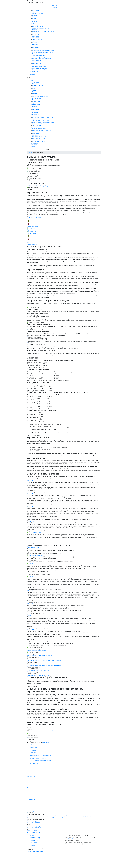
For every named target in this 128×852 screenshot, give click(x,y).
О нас (31, 8)
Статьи (34, 17)
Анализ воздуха (36, 60)
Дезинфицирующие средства (40, 25)
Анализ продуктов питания (39, 68)
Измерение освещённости (39, 65)
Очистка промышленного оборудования (43, 50)
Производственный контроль (37, 55)
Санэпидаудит (33, 73)
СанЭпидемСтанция (35, 33)
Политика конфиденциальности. (35, 851)
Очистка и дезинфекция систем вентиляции (44, 52)
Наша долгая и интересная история (36, 650)
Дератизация (35, 36)
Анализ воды (35, 61)
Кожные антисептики (37, 26)
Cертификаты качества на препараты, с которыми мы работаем (44, 660)
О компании (35, 10)
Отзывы (34, 20)
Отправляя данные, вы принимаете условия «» (49, 731)
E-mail (37, 186)
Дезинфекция (35, 34)
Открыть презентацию (34, 435)
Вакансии (34, 21)
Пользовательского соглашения (60, 731)
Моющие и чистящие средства (40, 28)
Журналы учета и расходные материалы (43, 31)
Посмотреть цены (32, 181)
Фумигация (35, 41)
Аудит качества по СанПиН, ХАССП (41, 49)
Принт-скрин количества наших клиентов (38, 670)
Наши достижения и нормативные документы (39, 675)
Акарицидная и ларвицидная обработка (43, 45)
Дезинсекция (35, 37)
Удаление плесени (37, 39)
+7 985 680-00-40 (70, 839)
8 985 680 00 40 (56, 4)
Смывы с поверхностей (38, 69)
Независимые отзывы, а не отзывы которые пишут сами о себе (44, 665)
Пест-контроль (36, 47)
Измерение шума (36, 63)
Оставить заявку (32, 686)
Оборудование (36, 29)
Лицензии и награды (37, 13)
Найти (47, 149)
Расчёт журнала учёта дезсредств (41, 58)
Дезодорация (35, 42)
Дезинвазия (35, 44)
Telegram (54, 7)
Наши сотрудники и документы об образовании (39, 655)
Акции (34, 18)
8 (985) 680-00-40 (47, 742)
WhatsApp (55, 5)
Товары (32, 23)
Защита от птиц (36, 53)
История (34, 12)
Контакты (32, 74)
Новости (34, 15)
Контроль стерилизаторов (39, 57)
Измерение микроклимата (39, 66)
